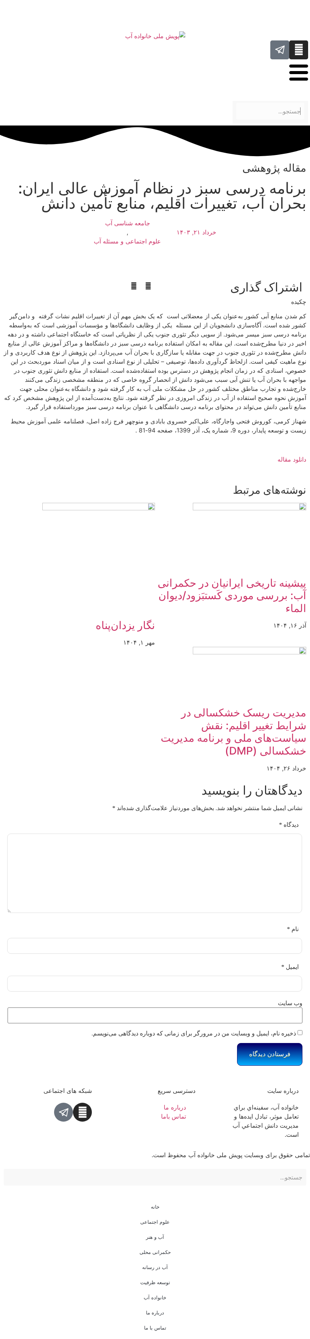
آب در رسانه (155, 1267)
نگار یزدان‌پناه (125, 625)
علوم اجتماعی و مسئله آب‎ (127, 241)
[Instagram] (298, 49)
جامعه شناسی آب (127, 223)
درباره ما (155, 1313)
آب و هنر (155, 1237)
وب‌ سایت (290, 1003)
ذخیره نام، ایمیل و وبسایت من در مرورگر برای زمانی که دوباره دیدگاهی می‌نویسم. (193, 1034)
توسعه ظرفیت (155, 1282)
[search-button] (305, 97)
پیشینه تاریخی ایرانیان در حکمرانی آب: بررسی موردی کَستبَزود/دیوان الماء (232, 596)
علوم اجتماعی (155, 1222)
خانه (155, 1207)
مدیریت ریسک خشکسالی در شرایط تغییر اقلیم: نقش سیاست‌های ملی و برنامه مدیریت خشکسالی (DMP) (233, 731)
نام (293, 929)
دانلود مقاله (291, 459)
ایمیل (290, 967)
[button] (148, 285)
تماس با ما (155, 1328)
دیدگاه (289, 824)
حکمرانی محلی (155, 1252)
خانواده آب (155, 1297)
